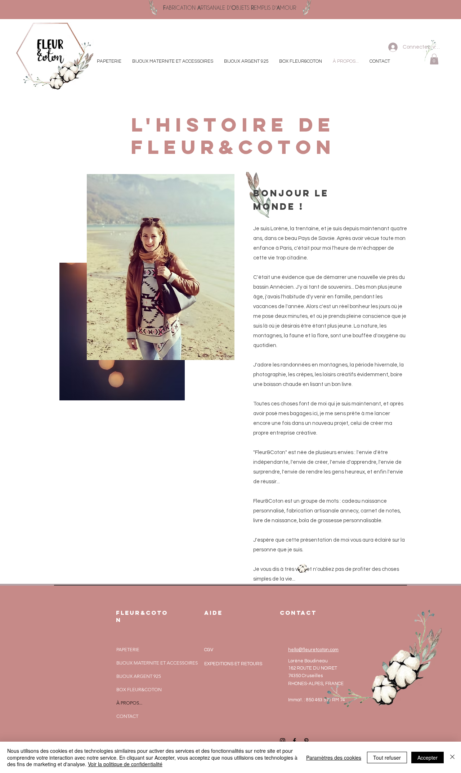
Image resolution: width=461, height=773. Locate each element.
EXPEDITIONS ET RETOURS (233, 663)
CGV (208, 649)
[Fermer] (452, 757)
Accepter (427, 757)
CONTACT (127, 716)
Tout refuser (387, 757)
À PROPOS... (129, 703)
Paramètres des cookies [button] (333, 757)
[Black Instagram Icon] (282, 740)
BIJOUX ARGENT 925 (138, 676)
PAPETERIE (127, 649)
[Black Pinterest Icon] (306, 740)
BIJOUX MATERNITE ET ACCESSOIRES (157, 663)
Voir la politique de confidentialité (125, 764)
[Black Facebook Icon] (294, 740)
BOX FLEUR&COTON (139, 689)
